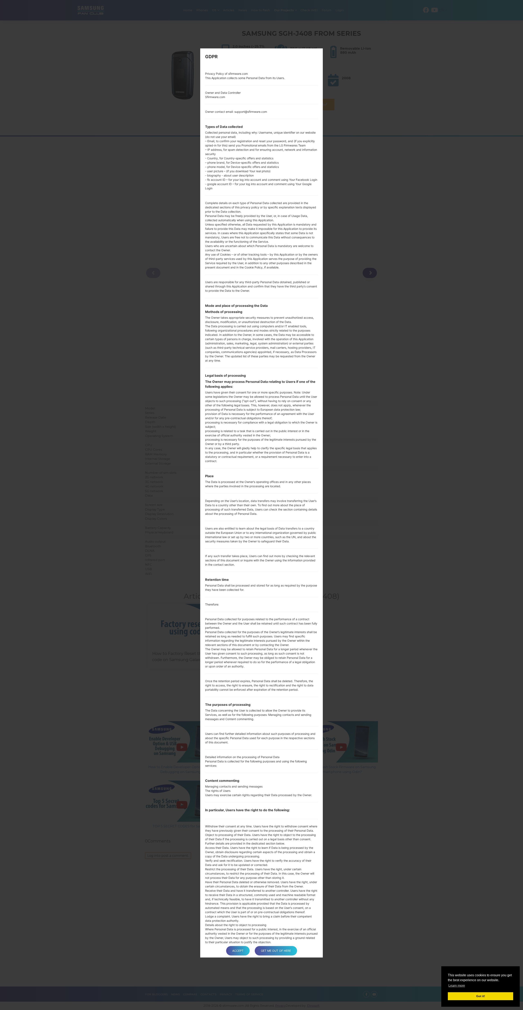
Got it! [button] (480, 996)
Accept (238, 950)
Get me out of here (276, 950)
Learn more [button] (456, 985)
